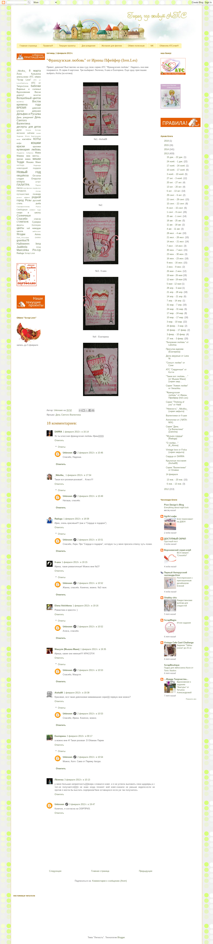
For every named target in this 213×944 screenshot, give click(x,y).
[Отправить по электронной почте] (80, 410)
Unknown (67, 452)
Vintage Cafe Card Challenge (179, 642)
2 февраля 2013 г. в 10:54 (90, 757)
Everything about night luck (176, 507)
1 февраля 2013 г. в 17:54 (78, 475)
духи (19, 130)
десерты (22, 126)
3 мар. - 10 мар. (175, 321)
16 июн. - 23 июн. (176, 258)
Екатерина (60, 736)
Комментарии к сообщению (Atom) (109, 881)
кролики (37, 146)
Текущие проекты (67, 46)
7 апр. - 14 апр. (175, 300)
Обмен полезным (136, 46)
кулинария (23, 149)
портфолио (27, 188)
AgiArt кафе (170, 516)
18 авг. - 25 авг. (174, 220)
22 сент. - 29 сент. (176, 199)
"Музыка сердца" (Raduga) (174, 437)
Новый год (29, 172)
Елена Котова (33, 130)
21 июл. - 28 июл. (176, 237)
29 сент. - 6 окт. (175, 195)
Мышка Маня (33, 162)
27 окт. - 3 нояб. (175, 178)
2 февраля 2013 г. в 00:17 (79, 736)
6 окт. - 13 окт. (174, 191)
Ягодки (21, 234)
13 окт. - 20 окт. (175, 187)
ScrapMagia (170, 620)
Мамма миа (23, 156)
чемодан (36, 228)
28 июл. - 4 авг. (175, 233)
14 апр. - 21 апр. (175, 296)
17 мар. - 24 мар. (175, 313)
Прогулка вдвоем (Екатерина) (174, 350)
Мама (38, 152)
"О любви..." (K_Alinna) (172, 444)
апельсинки (22, 77)
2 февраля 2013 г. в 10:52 (90, 583)
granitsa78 (23, 240)
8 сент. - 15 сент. (175, 208)
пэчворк (37, 194)
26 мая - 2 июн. (175, 271)
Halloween (23, 243)
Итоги (27, 136)
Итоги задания (184, 623)
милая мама (23, 159)
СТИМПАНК (23, 222)
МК (152, 46)
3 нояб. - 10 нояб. (176, 174)
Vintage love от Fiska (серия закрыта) (176, 451)
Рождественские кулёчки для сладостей (184, 603)
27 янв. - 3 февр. (175, 338)
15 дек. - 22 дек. (175, 157)
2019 (166, 141)
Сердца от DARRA (175, 456)
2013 (166, 153)
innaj (38, 247)
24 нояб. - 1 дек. (175, 161)
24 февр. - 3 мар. (176, 326)
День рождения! (25, 117)
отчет (38, 182)
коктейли (26, 139)
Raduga (58, 519)
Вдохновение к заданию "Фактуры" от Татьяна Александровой (184, 687)
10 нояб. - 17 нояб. (176, 170)
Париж (38, 185)
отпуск (21, 181)
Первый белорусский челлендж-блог (175, 573)
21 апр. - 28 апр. (175, 292)
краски (21, 146)
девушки (36, 111)
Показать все (191, 699)
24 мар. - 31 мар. (175, 309)
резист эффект (23, 197)
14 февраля (172, 474)
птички (38, 191)
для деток (34, 126)
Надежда (37, 165)
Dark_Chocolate (23, 237)
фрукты (20, 225)
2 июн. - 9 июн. (174, 267)
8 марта (35, 70)
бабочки (36, 86)
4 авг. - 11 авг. (174, 229)
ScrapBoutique (171, 665)
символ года (35, 210)
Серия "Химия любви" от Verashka (177, 387)
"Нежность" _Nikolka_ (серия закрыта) (177, 410)
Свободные (22, 210)
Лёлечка (59, 779)
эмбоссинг (36, 231)
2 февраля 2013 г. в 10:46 (90, 452)
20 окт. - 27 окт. (175, 182)
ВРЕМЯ (21, 107)
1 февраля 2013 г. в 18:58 (76, 519)
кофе (19, 143)
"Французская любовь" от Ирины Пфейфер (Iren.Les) (177, 395)
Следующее (55, 871)
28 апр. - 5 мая (174, 288)
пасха (19, 188)
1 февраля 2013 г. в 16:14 (76, 431)
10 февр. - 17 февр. (177, 330)
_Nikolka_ (60, 475)
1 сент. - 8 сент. (175, 212)
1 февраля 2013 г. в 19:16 (85, 605)
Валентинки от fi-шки (176, 415)
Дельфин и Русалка (29, 113)
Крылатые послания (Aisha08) (176, 462)
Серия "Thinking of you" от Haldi (175, 403)
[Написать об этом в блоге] (83, 410)
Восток (36, 101)
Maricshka (23, 250)
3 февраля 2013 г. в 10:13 (77, 779)
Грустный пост (171, 541)
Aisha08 (59, 692)
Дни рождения (88, 46)
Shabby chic (170, 597)
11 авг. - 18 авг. (174, 224)
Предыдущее (145, 871)
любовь (36, 149)
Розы (28, 200)
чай (28, 228)
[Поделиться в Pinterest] (93, 410)
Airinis (38, 234)
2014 (166, 149)
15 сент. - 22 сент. (176, 203)
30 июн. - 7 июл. (175, 250)
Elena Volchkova (63, 605)
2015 (166, 145)
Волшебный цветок (29, 98)
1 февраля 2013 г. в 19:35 (93, 649)
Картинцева (36, 136)
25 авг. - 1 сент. (175, 216)
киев (18, 139)
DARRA (58, 431)
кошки (36, 143)
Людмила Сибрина (25, 153)
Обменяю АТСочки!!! (169, 46)
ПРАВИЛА (21, 191)
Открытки (36, 178)
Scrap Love (30, 253)
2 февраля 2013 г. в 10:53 (90, 670)
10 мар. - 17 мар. (175, 317)
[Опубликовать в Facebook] (90, 410)
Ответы (61, 447)
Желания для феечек (112, 46)
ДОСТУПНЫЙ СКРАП (175, 538)
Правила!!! (48, 46)
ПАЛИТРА (23, 184)
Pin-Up (36, 250)
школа (20, 231)
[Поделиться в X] (86, 410)
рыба (38, 203)
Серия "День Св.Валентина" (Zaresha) (174, 429)
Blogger (121, 937)
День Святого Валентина (68, 415)
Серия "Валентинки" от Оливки (176, 468)
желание (21, 133)
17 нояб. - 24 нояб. (176, 165)
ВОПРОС (20, 102)
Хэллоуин (36, 225)
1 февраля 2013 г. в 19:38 (76, 692)
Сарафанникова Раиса (29, 207)
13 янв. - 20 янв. (175, 479)
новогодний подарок (29, 168)
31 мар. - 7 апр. (175, 305)
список (37, 219)
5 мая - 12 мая (174, 284)
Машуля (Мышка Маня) (67, 649)
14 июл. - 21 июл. (176, 241)
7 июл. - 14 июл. (175, 246)
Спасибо (22, 218)
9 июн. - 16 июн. (175, 262)
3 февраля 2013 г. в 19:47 (82, 804)
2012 (166, 489)
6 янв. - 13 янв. (175, 484)
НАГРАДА (20, 165)
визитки (37, 95)
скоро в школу (29, 212)
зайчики (30, 133)
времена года (29, 104)
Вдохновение (23, 92)
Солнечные (24, 215)
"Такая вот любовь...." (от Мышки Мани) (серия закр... (177, 379)
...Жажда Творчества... (176, 679)
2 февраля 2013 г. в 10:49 (90, 496)
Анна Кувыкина (29, 74)
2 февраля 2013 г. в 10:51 (90, 539)
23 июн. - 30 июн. (176, 254)
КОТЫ (37, 139)
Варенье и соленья (29, 89)
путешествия (23, 194)
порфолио (37, 188)
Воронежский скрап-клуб (177, 550)
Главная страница (28, 46)
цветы (20, 228)
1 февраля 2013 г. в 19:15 (74, 562)
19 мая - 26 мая (175, 275)
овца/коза (23, 175)
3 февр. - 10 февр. (176, 334)
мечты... (36, 156)
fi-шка (58, 562)
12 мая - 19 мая (175, 279)
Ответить (59, 440)
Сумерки (36, 222)
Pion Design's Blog (174, 505)
